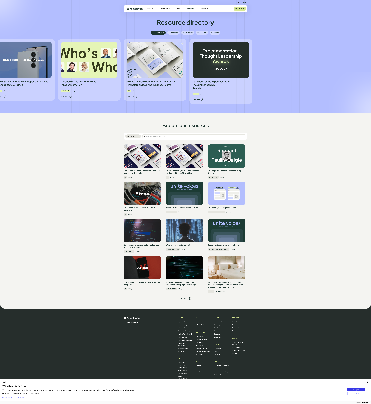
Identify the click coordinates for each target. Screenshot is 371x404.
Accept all (356, 390)
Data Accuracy (182, 337)
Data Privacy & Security (185, 340)
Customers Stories (220, 322)
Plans (178, 9)
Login (237, 2)
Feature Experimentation (183, 377)
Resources (190, 9)
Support (234, 331)
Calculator (217, 334)
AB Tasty (217, 354)
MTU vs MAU (200, 325)
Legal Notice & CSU (238, 350)
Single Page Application (181, 344)
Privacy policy (19, 397)
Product (198, 369)
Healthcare (199, 336)
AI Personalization (183, 348)
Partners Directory (220, 375)
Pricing (198, 322)
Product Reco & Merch (185, 334)
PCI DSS (234, 353)
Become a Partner (220, 369)
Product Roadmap (220, 331)
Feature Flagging (183, 370)
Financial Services (201, 339)
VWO (215, 351)
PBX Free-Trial (182, 328)
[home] (135, 9)
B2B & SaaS (199, 354)
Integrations (181, 351)
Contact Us (235, 328)
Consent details (7, 397)
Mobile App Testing (184, 331)
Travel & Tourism (201, 348)
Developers (199, 372)
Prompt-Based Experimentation (183, 366)
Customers (204, 9)
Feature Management (184, 325)
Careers (234, 325)
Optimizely (217, 348)
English (4, 382)
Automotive (199, 345)
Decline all (356, 394)
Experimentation (183, 322)
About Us (235, 322)
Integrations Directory (221, 372)
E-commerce (200, 342)
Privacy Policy (236, 347)
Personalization (182, 373)
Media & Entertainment (203, 351)
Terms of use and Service (237, 343)
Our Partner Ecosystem (221, 366)
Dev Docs (217, 328)
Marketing (199, 366)
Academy (217, 325)
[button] (244, 2)
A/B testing (181, 362)
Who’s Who (217, 337)
